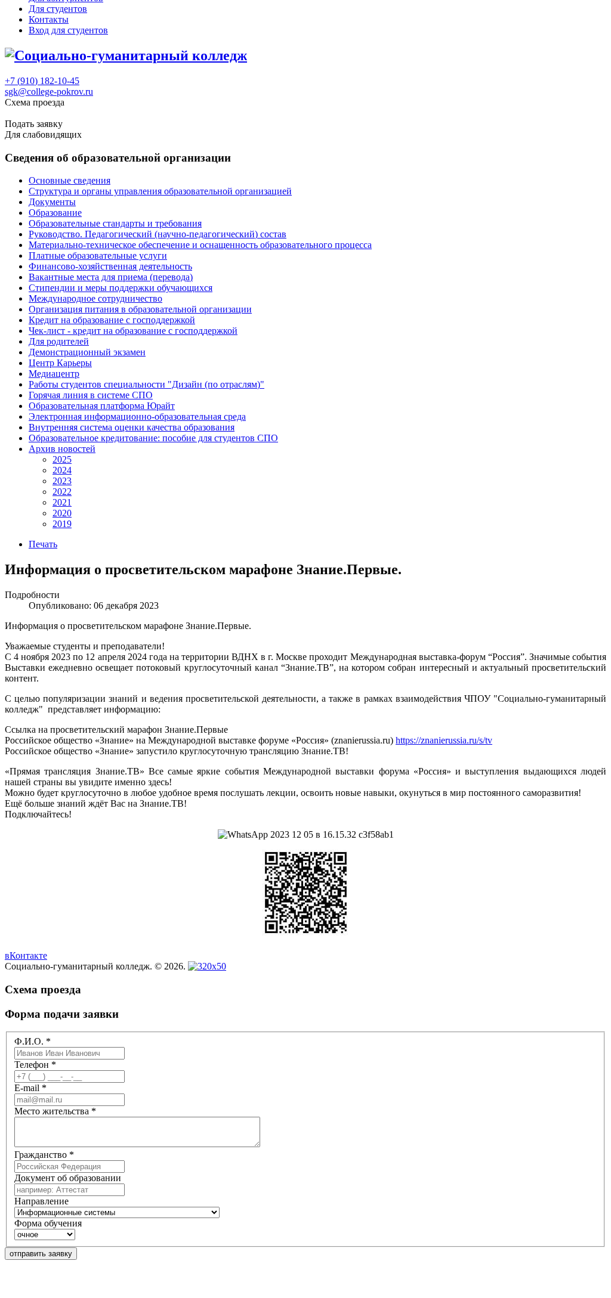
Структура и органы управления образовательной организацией (160, 191)
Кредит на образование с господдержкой (112, 320)
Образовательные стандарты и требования (115, 223)
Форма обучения (48, 1223)
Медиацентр (54, 373)
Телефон (35, 1065)
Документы (52, 202)
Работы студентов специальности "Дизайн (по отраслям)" (146, 384)
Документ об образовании (67, 1178)
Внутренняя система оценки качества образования (131, 427)
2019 (62, 524)
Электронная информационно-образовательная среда (137, 416)
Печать (43, 544)
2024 (62, 470)
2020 (62, 513)
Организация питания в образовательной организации (140, 309)
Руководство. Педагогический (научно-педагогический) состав (157, 234)
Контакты (49, 19)
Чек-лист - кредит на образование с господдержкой (133, 331)
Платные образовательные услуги (98, 255)
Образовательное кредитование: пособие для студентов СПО (153, 438)
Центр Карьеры (60, 363)
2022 (62, 492)
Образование (55, 212)
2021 (62, 502)
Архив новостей (62, 449)
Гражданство (44, 1155)
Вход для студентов (68, 30)
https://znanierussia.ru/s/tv (444, 740)
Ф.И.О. (32, 1041)
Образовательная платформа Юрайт (102, 406)
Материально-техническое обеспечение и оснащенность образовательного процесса (200, 245)
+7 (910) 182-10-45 (42, 81)
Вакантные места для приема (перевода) (111, 277)
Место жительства (55, 1111)
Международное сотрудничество (95, 298)
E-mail (30, 1088)
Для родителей (59, 341)
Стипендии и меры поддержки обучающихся (120, 288)
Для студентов (58, 9)
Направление (41, 1201)
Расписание (29, 113)
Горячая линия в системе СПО (91, 395)
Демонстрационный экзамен (87, 352)
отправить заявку (41, 1253)
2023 (62, 481)
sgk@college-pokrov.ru (49, 91)
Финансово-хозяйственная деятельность (110, 266)
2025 (62, 459)
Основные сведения (69, 180)
